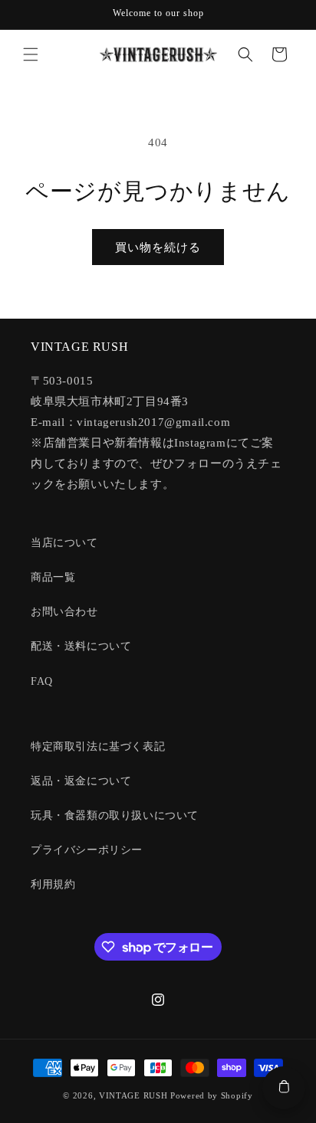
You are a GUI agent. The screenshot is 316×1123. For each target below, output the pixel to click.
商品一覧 (53, 577)
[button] (31, 54)
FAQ (42, 681)
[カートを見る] (283, 1087)
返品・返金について (81, 781)
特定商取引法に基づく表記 (98, 746)
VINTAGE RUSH (133, 1095)
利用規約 (53, 884)
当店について (64, 542)
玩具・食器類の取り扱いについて (115, 815)
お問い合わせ (64, 611)
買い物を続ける (158, 247)
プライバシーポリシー (87, 850)
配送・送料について (81, 646)
